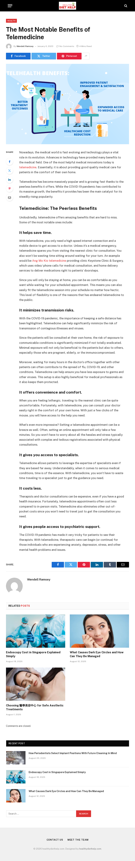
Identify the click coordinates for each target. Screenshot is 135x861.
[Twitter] (9, 170)
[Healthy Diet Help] (67, 5)
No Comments (66, 46)
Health (11, 21)
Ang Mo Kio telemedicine (49, 260)
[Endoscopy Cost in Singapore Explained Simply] (35, 631)
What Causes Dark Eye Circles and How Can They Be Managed (97, 654)
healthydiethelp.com (90, 848)
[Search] (125, 6)
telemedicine (27, 167)
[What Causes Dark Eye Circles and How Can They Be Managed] (99, 631)
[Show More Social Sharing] (85, 56)
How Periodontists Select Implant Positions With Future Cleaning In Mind (73, 753)
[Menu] (10, 6)
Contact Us (55, 839)
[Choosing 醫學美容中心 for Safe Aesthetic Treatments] (35, 684)
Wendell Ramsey (25, 46)
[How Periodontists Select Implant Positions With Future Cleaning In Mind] (15, 757)
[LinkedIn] (9, 179)
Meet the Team (78, 839)
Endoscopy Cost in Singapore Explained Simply (33, 654)
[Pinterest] (9, 188)
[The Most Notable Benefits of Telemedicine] (67, 104)
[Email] (9, 197)
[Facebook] (9, 161)
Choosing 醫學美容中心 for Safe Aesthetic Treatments (34, 707)
